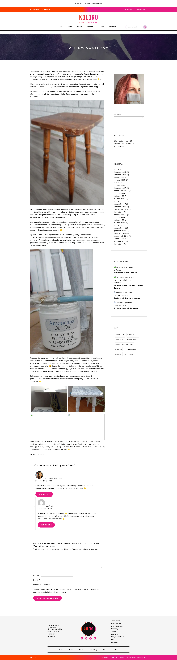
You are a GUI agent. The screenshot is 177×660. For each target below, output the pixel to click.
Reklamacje (115, 629)
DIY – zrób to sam (122, 141)
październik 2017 (121, 191)
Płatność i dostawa (117, 626)
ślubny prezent (129, 354)
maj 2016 (118, 217)
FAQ (112, 639)
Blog (102, 27)
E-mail (36, 580)
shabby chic (118, 349)
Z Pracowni (119, 146)
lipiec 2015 (119, 244)
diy (123, 334)
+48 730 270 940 (35, 9)
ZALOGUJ (129, 9)
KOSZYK (142, 9)
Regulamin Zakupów (125, 657)
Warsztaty (91, 27)
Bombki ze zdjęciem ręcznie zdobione (127, 298)
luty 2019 (118, 183)
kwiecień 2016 (120, 220)
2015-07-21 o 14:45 (46, 509)
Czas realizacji (116, 623)
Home (60, 27)
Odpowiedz (44, 494)
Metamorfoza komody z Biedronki (125, 272)
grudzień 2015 (120, 231)
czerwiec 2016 (120, 215)
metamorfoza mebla (133, 339)
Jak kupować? (115, 621)
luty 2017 (118, 201)
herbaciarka (130, 334)
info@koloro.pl (46, 9)
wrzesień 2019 (120, 177)
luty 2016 (118, 225)
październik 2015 (121, 236)
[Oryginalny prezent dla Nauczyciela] (124, 304)
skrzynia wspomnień (131, 349)
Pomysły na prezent (122, 144)
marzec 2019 (119, 180)
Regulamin (114, 634)
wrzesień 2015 (120, 239)
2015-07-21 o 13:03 (43, 481)
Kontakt (112, 27)
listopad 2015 (120, 233)
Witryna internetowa (42, 585)
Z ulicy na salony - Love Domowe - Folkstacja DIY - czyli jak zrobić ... (71, 543)
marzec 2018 (119, 185)
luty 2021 (118, 169)
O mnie (79, 27)
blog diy (117, 334)
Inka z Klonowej (50, 478)
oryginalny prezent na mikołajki (124, 344)
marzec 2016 (119, 223)
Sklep (70, 27)
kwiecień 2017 (120, 196)
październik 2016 (121, 209)
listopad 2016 (120, 207)
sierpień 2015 (120, 241)
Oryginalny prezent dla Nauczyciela (126, 308)
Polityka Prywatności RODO (139, 657)
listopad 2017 (120, 188)
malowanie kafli (119, 339)
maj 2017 (118, 193)
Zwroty (113, 631)
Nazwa (36, 575)
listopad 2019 (120, 175)
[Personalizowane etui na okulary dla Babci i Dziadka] (124, 280)
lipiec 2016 (119, 212)
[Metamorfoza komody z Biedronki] (124, 268)
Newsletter (114, 642)
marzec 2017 (119, 199)
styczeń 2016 (120, 228)
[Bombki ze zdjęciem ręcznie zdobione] (124, 294)
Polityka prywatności (117, 637)
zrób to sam (118, 354)
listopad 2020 (120, 172)
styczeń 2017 (120, 204)
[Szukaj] (142, 118)
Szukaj (145, 27)
